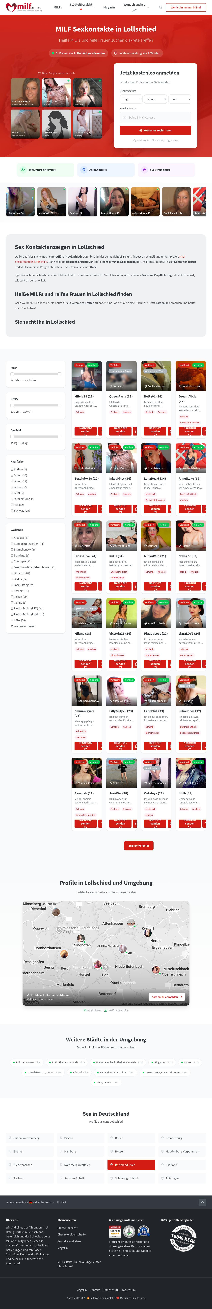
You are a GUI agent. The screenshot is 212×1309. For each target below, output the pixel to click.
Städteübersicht (67, 1228)
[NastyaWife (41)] (97, 964)
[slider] (12, 374)
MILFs (58, 7)
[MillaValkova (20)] (122, 948)
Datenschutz (110, 1290)
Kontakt (95, 1290)
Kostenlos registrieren (157, 130)
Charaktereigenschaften (72, 1234)
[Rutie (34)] (131, 922)
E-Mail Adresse (128, 108)
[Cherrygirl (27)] (156, 969)
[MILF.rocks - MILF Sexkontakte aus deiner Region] (24, 7)
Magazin (109, 7)
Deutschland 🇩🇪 (23, 1202)
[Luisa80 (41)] (81, 938)
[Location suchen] (160, 7)
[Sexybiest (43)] (56, 912)
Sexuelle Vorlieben (69, 1241)
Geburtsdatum (128, 90)
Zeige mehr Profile (139, 845)
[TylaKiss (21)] (64, 954)
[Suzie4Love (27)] (147, 933)
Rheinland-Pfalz (43, 1202)
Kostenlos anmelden (165, 997)
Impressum (128, 1290)
